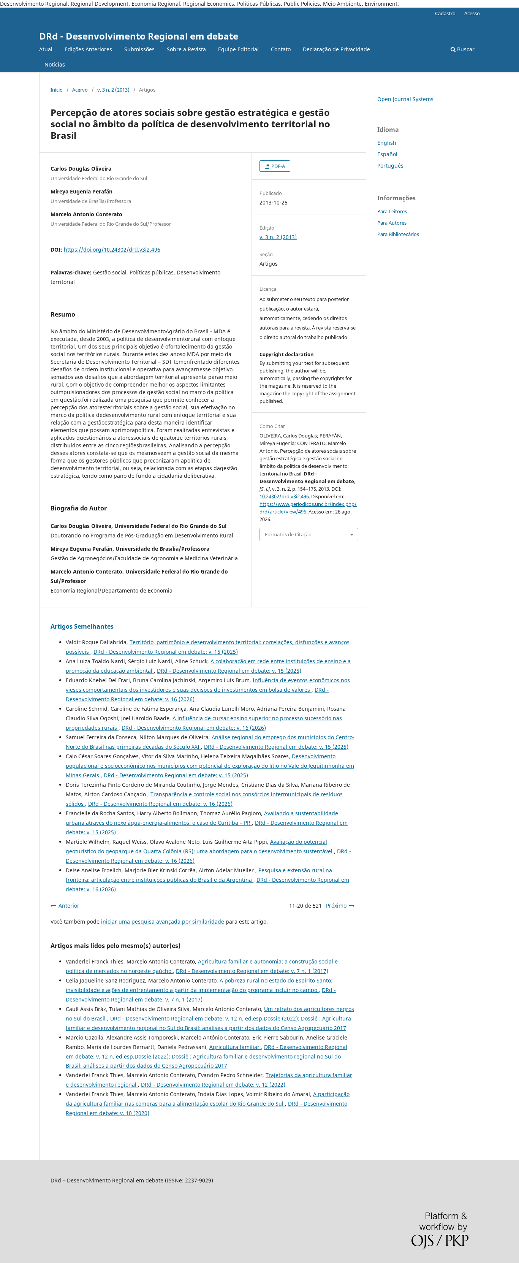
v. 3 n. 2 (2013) (113, 89)
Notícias (54, 64)
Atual (45, 49)
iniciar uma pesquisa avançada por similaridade (162, 921)
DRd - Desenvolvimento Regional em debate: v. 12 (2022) (213, 1084)
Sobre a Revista (186, 49)
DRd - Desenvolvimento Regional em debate (138, 36)
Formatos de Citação (288, 534)
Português (390, 165)
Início (57, 89)
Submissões (139, 49)
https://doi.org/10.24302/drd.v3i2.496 (112, 249)
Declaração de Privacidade (336, 49)
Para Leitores (392, 211)
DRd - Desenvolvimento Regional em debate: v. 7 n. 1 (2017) (252, 971)
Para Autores (392, 222)
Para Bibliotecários (398, 234)
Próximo (336, 905)
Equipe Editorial (238, 49)
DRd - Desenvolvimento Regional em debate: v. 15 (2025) (165, 651)
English (386, 142)
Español (387, 154)
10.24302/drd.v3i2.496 (284, 496)
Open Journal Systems (405, 99)
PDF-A (277, 166)
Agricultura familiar (235, 1047)
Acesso (472, 13)
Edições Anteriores (88, 49)
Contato (281, 49)
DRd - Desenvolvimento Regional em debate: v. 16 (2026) (194, 727)
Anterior (69, 905)
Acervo (80, 89)
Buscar (465, 49)
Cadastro (445, 13)
